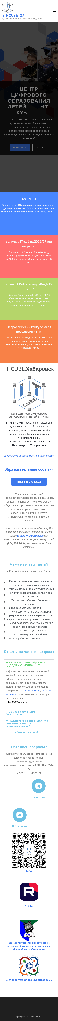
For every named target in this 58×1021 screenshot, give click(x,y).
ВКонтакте (19, 826)
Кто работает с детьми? (23, 732)
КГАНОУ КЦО (20, 147)
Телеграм (38, 797)
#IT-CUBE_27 (13, 15)
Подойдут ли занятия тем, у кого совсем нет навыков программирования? (27, 723)
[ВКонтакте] (20, 815)
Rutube (29, 906)
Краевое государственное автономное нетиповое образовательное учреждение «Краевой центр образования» (29, 946)
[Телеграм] (39, 786)
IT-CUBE (40, 147)
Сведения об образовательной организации (29, 455)
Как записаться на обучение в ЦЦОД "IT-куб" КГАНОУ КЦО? (25, 664)
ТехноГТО (29, 199)
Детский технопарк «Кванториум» (29, 980)
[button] (29, 664)
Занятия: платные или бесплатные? (21, 713)
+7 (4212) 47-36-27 (29, 690)
